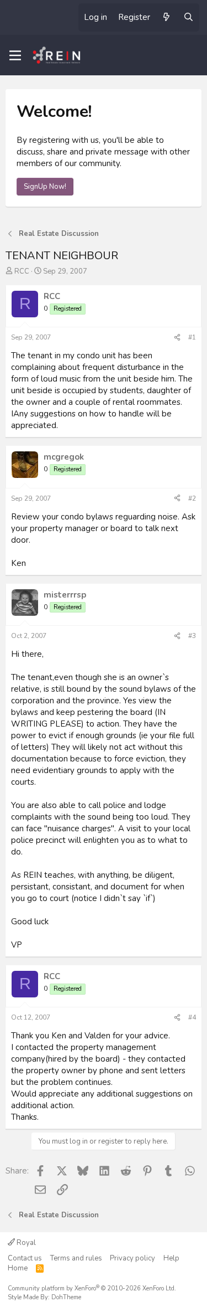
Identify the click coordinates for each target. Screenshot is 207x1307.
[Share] (177, 337)
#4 (192, 1017)
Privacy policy (132, 1258)
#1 (192, 337)
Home (18, 1268)
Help (171, 1258)
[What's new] (166, 17)
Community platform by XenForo (92, 1288)
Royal (25, 1243)
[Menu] (15, 55)
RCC (21, 271)
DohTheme (66, 1297)
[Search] (188, 17)
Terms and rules (76, 1258)
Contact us (25, 1258)
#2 (192, 498)
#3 (192, 635)
